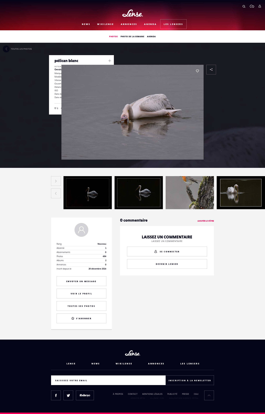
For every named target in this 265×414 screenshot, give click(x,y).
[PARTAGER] (211, 69)
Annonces (129, 24)
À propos (118, 394)
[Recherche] (244, 6)
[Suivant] (56, 181)
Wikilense (105, 24)
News (86, 24)
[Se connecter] (260, 6)
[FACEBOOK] (56, 395)
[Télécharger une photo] (252, 6)
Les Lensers (173, 24)
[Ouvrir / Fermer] (110, 61)
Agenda (150, 24)
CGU (196, 394)
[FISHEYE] (85, 395)
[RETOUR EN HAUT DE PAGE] (209, 395)
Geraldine (60, 69)
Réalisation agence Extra (183, 398)
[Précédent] (56, 193)
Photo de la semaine (132, 36)
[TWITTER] (68, 395)
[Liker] (197, 71)
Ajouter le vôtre (206, 221)
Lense (71, 363)
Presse (185, 394)
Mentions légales (152, 394)
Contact (133, 394)
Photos (113, 36)
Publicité (172, 394)
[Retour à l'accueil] (132, 13)
